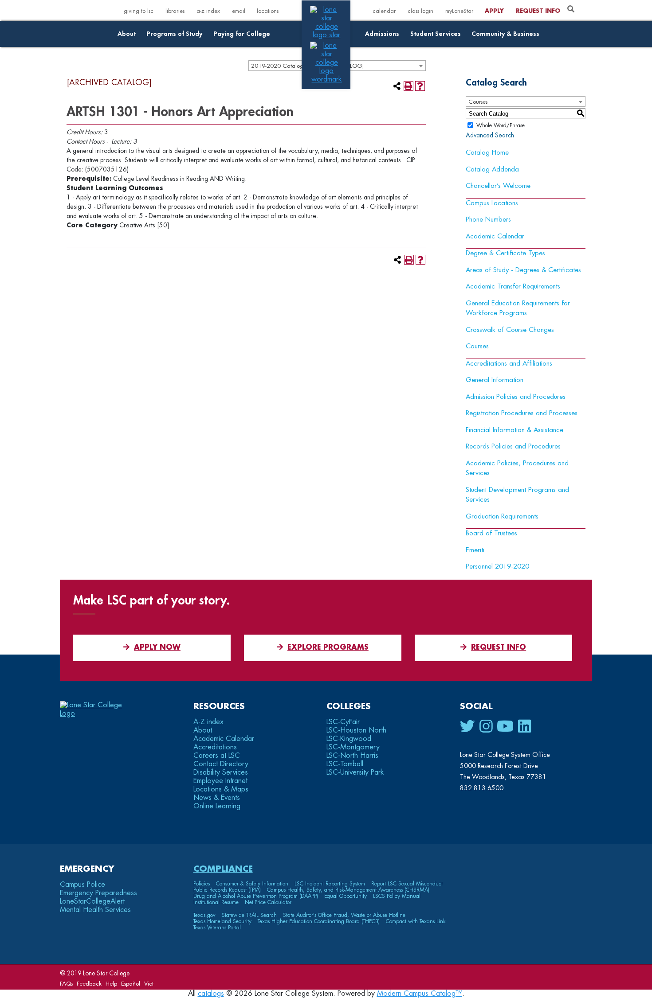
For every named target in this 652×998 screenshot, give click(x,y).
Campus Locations (492, 203)
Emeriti (475, 550)
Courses (477, 346)
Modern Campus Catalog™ (419, 993)
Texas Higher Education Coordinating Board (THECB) (319, 921)
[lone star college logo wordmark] (326, 79)
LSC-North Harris (352, 755)
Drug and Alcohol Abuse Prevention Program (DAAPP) (255, 896)
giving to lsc (138, 11)
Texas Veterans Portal (217, 927)
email (238, 11)
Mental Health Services (95, 909)
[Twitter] (467, 726)
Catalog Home (487, 152)
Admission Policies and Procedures (516, 397)
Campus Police (82, 884)
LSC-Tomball (344, 764)
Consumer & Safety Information (252, 883)
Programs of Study (174, 34)
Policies (201, 883)
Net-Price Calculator (268, 902)
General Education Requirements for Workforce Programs (518, 308)
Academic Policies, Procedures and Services (517, 468)
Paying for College (241, 34)
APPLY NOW (157, 647)
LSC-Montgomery (353, 747)
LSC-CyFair (343, 721)
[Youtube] (505, 726)
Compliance (223, 869)
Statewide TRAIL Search (249, 915)
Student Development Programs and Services (517, 495)
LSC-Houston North (356, 730)
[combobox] (525, 101)
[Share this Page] (397, 86)
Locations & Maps (220, 789)
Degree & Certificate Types (505, 253)
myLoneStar (459, 11)
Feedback (89, 983)
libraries (175, 11)
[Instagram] (485, 726)
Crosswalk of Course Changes (510, 330)
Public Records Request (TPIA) (227, 890)
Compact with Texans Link (416, 921)
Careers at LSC (216, 755)
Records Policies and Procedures (513, 446)
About (127, 34)
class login (420, 11)
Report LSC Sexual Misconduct (407, 883)
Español (130, 983)
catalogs (211, 993)
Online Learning (216, 806)
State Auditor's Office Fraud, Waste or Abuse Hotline (344, 915)
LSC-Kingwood (348, 738)
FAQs (66, 983)
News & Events (216, 797)
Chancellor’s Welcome (498, 186)
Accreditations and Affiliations (509, 363)
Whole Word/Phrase (500, 125)
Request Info (538, 11)
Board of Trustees (491, 533)
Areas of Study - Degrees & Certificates (523, 270)
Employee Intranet (220, 780)
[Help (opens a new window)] (420, 86)
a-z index (208, 11)
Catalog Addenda (492, 169)
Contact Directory (220, 764)
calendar (384, 11)
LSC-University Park (355, 772)
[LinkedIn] (524, 726)
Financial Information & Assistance (514, 430)
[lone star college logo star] (326, 35)
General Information (494, 380)
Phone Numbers (488, 219)
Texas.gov (204, 915)
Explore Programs (328, 647)
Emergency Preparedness (98, 893)
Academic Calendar (495, 236)
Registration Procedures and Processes (521, 413)
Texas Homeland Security (222, 921)
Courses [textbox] (477, 102)
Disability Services (220, 772)
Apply (494, 11)
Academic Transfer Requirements (513, 286)
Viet (148, 983)
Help (111, 983)
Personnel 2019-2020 (497, 566)
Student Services (435, 34)
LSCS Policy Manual (396, 896)
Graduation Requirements (502, 516)
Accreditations (215, 747)
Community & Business (505, 34)
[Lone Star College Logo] (98, 713)
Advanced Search (490, 135)
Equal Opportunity (345, 896)
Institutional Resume (216, 902)
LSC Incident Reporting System (330, 883)
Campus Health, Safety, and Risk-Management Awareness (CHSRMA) (348, 890)
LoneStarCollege (92, 901)
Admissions (382, 34)
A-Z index (208, 721)
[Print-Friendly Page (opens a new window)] (408, 86)
